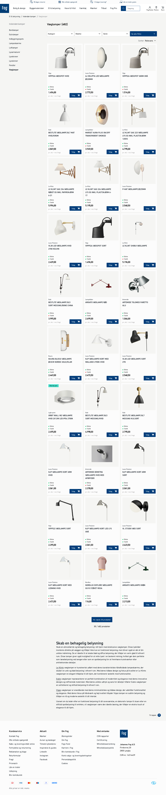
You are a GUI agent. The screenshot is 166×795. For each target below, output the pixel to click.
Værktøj (82, 8)
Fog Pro (113, 8)
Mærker (93, 8)
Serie (105, 34)
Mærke (78, 34)
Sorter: (141, 40)
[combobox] (133, 8)
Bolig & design (19, 8)
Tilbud (103, 8)
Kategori (51, 34)
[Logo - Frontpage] (4, 8)
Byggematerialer (37, 8)
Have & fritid (70, 8)
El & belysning (54, 8)
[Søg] (123, 8)
